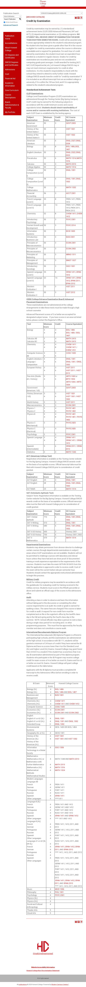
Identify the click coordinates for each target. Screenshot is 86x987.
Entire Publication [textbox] (9, 16)
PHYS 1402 (71, 411)
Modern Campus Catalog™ (60, 984)
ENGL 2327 (70, 141)
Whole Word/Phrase (12, 22)
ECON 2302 (71, 249)
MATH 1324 (60, 770)
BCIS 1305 (70, 231)
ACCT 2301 (71, 193)
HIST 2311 (70, 286)
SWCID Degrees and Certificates (11, 63)
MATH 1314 (71, 158)
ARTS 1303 (70, 376)
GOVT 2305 (71, 123)
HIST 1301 (70, 129)
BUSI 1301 (59, 695)
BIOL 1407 (72, 692)
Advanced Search (10, 25)
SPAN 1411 (71, 272)
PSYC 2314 (71, 225)
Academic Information (10, 84)
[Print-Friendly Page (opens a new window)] (78, 18)
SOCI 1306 (59, 747)
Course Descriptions (10, 96)
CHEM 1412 (71, 350)
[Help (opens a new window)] (81, 18)
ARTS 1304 (70, 379)
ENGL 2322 (70, 152)
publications (23, 984)
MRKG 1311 (71, 254)
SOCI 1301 (70, 266)
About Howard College (11, 49)
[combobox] (62, 13)
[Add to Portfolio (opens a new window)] (76, 18)
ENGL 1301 (70, 170)
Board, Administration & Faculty (12, 105)
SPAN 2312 (70, 283)
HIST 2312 (70, 292)
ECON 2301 (71, 243)
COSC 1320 (71, 353)
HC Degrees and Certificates (12, 56)
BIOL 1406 (70, 146)
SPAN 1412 (73, 816)
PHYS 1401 (71, 408)
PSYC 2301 (71, 219)
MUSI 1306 (59, 889)
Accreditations (11, 43)
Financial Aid (10, 78)
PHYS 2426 (71, 428)
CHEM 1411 (71, 213)
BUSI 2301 (70, 237)
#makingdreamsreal (43, 953)
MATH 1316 (60, 767)
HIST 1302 (70, 135)
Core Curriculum (12, 90)
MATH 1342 (71, 452)
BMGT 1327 (71, 260)
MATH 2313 (71, 164)
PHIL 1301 (59, 892)
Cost (7, 74)
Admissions (10, 69)
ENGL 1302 (73, 721)
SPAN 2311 (75, 281)
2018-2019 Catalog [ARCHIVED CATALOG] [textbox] (53, 13)
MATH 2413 (71, 338)
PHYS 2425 (71, 423)
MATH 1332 (71, 187)
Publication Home (9, 37)
